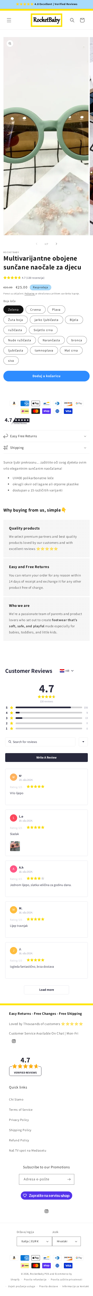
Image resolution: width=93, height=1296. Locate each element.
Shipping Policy (20, 1130)
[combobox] (83, 741)
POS (46, 1273)
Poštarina (30, 293)
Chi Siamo (16, 1099)
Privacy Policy (19, 1120)
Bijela (74, 320)
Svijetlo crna (43, 330)
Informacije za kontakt (75, 1286)
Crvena (35, 310)
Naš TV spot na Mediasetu (27, 1150)
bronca (76, 340)
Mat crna (71, 350)
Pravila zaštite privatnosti (66, 1279)
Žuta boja (15, 320)
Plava (56, 310)
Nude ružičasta (19, 340)
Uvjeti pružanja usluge (21, 1286)
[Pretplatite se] (69, 1179)
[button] (9, 20)
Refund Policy (19, 1140)
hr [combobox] (67, 671)
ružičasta (15, 330)
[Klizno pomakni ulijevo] (37, 244)
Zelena (13, 310)
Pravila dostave (48, 1286)
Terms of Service (21, 1110)
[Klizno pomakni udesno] (56, 244)
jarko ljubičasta (46, 320)
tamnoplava (44, 350)
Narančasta (51, 340)
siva (11, 361)
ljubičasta (15, 350)
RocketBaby (37, 1273)
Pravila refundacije (35, 1279)
